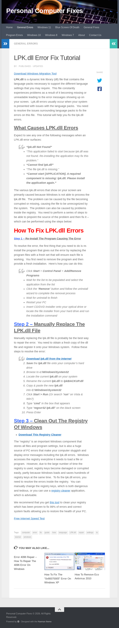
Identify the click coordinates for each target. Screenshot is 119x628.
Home (9, 27)
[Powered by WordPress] (18, 622)
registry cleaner (60, 490)
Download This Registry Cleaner (40, 434)
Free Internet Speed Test (29, 518)
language (63, 532)
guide (47, 532)
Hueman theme (44, 621)
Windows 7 (68, 35)
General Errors (25, 27)
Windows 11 (44, 27)
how (54, 532)
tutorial (18, 537)
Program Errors (14, 35)
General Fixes (91, 27)
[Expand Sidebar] (5, 43)
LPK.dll (73, 532)
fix (41, 532)
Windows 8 (51, 35)
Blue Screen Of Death (67, 27)
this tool (54, 502)
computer (26, 532)
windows (27, 537)
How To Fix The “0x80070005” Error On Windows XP (57, 578)
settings (90, 532)
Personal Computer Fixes (44, 10)
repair (81, 532)
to (97, 532)
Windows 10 (34, 35)
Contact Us (95, 35)
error (35, 532)
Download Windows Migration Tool (35, 73)
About (81, 35)
